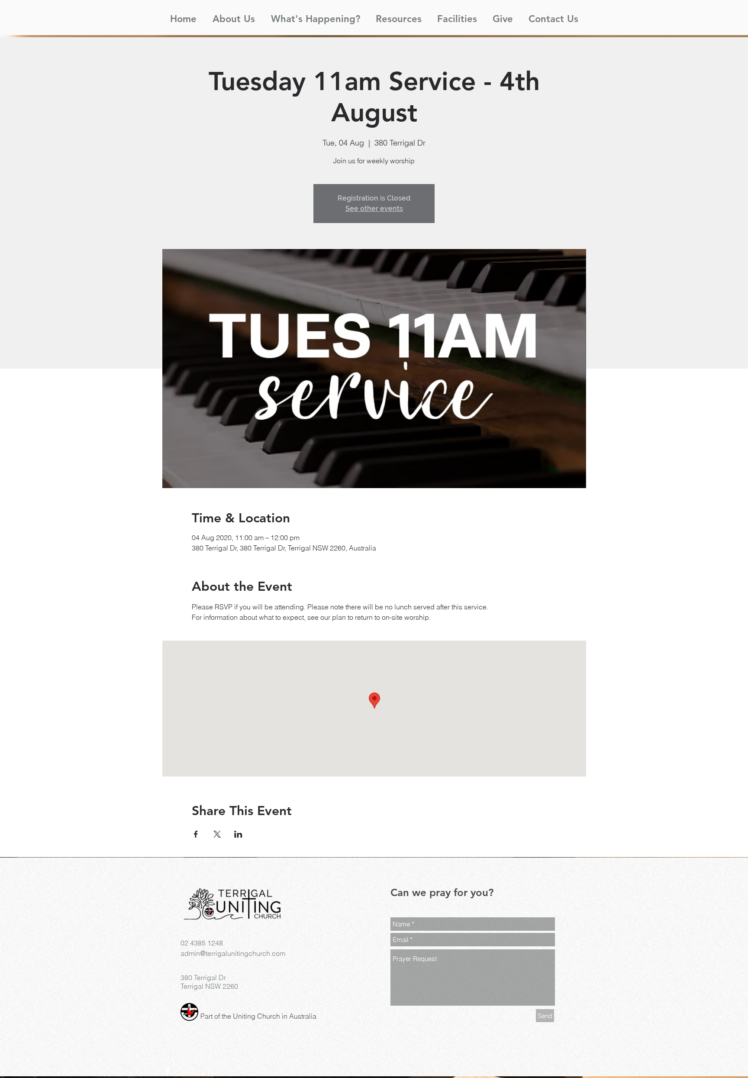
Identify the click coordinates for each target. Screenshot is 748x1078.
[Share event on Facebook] (196, 834)
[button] (233, 15)
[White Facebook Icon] (167, 1071)
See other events (374, 208)
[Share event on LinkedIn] (238, 834)
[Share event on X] (217, 834)
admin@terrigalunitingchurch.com (233, 953)
